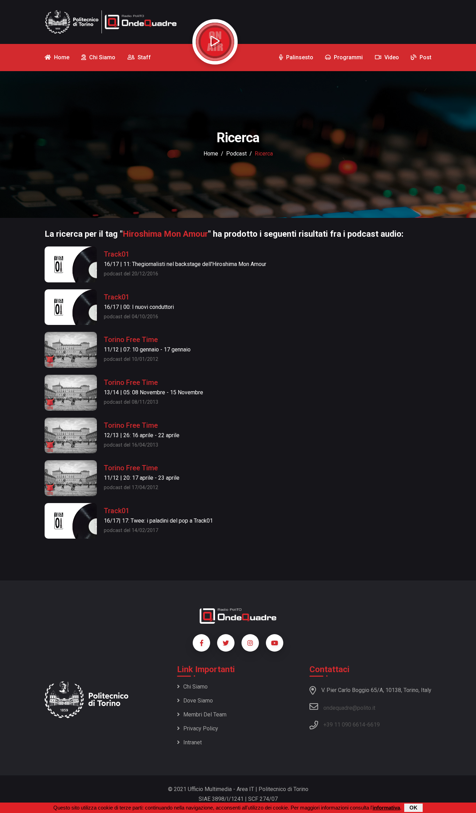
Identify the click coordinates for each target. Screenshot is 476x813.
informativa (386, 808)
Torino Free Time (131, 339)
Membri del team (205, 714)
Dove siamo (198, 700)
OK (413, 808)
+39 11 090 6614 (344, 724)
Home (211, 153)
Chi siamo (195, 686)
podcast (236, 153)
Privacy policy (200, 728)
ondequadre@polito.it (349, 708)
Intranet (192, 742)
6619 (373, 724)
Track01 (116, 254)
